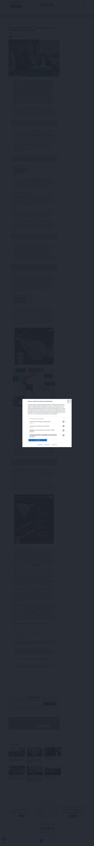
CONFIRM (37, 440)
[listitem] (47, 418)
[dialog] (47, 423)
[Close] (69, 401)
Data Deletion (40, 444)
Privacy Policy (54, 444)
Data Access (47, 444)
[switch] (63, 421)
